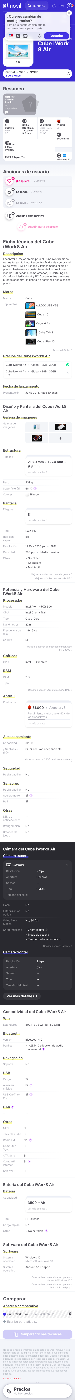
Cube (28, 298)
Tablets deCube (61, 350)
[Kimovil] (12, 5)
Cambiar (56, 36)
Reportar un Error (12, 1378)
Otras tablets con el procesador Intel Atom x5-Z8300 (49, 648)
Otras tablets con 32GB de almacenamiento (48, 759)
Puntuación (10, 702)
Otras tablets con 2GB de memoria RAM (49, 689)
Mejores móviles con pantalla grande (50, 574)
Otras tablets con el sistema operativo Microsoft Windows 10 (52, 1279)
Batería (9, 1191)
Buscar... (39, 6)
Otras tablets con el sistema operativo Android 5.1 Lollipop (52, 1286)
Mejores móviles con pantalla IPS (52, 578)
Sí (26, 749)
